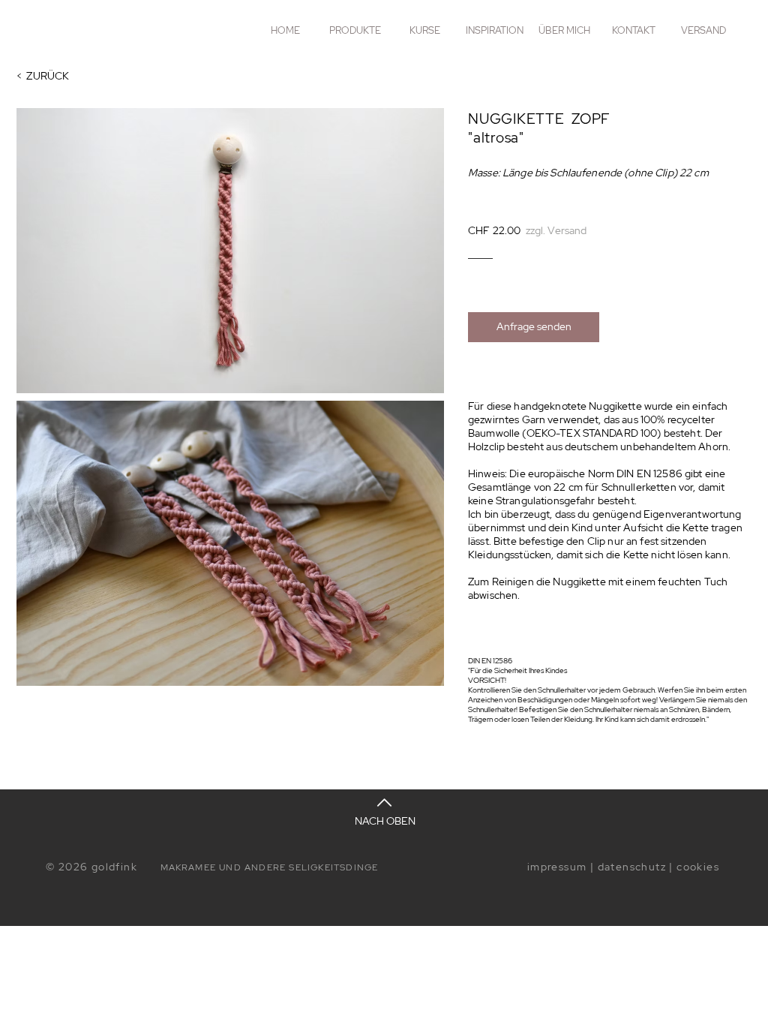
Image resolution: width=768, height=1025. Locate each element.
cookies (697, 866)
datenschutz (632, 866)
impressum (557, 866)
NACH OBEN (385, 821)
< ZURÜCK (42, 76)
